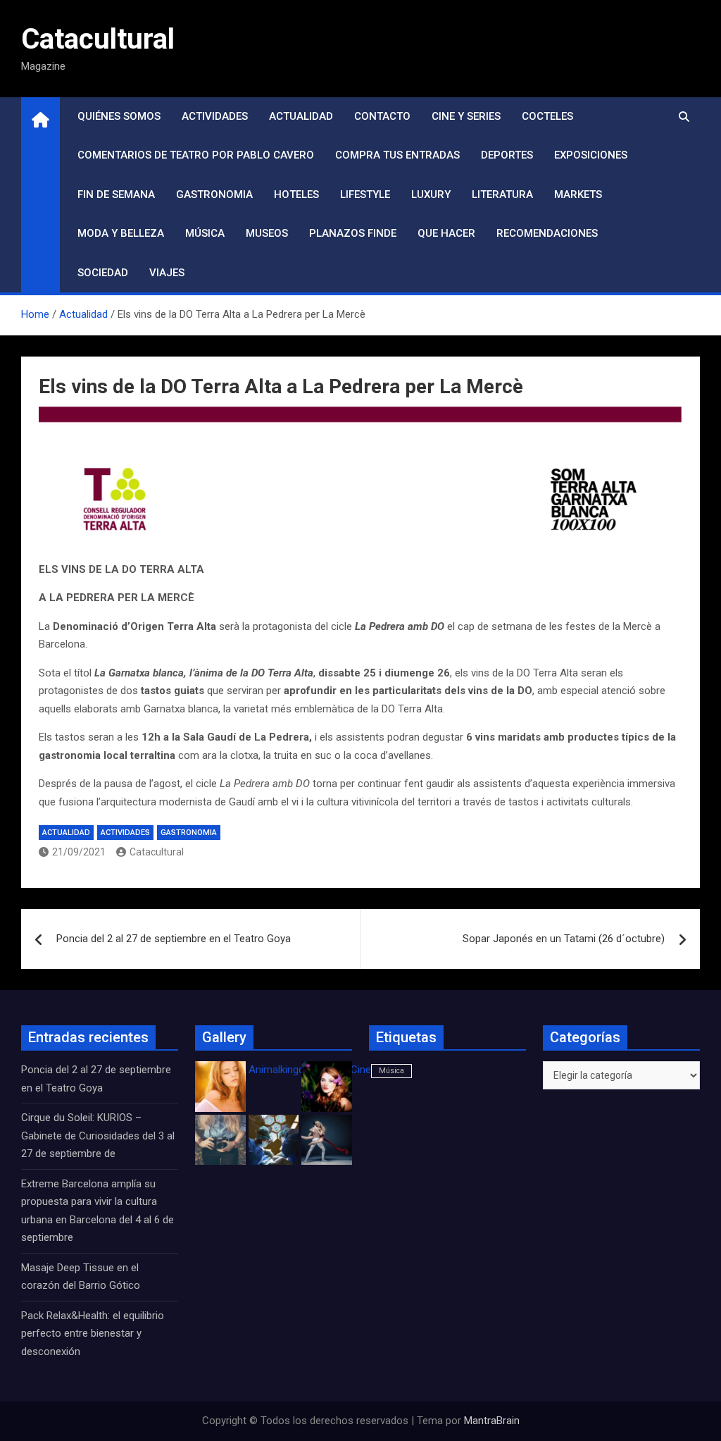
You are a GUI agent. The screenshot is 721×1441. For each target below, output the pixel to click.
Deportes (507, 155)
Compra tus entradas (397, 155)
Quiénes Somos (119, 116)
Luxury (431, 194)
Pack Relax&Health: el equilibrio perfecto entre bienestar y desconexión (92, 1333)
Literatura (502, 194)
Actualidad (301, 116)
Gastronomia (214, 194)
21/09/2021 (79, 852)
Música (205, 233)
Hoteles (296, 194)
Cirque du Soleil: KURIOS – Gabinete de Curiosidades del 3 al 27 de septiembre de (98, 1135)
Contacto (382, 116)
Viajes (166, 272)
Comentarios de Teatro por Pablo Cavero (195, 155)
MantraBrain (492, 1420)
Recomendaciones (547, 233)
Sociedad (102, 272)
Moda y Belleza (120, 233)
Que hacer (446, 233)
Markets (578, 194)
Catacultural (98, 39)
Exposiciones (590, 155)
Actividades (215, 116)
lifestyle (365, 194)
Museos (267, 233)
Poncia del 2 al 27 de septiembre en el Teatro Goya (173, 938)
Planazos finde (352, 233)
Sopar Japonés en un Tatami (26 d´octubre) (564, 938)
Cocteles (547, 116)
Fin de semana (116, 194)
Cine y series (466, 116)
